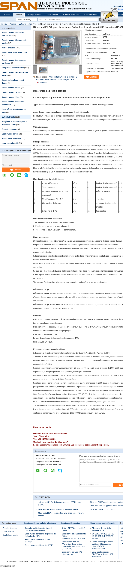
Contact (17, 170)
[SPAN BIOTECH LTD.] (18, 6)
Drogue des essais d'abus (13, 68)
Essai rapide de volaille (11, 139)
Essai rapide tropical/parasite (14, 52)
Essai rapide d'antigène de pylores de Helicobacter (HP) (40, 535)
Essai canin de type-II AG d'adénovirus (72, 553)
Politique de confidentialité (17, 561)
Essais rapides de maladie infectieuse (40, 523)
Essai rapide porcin (10, 134)
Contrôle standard (9, 129)
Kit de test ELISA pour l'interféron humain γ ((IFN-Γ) (58, 509)
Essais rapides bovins (11, 88)
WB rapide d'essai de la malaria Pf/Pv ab (101, 529)
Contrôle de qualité (71, 14)
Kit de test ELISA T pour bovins (102, 509)
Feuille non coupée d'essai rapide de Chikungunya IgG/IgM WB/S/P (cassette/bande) (103, 545)
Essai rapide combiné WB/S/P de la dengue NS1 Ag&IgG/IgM (102, 554)
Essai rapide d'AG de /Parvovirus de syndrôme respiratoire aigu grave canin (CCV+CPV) (74, 545)
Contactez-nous (90, 14)
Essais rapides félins (11, 97)
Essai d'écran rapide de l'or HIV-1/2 (39, 545)
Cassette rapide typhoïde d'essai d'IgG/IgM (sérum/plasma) (38, 529)
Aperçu (4, 24)
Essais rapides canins (11, 92)
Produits (18, 14)
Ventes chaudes (8, 48)
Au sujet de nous (34, 14)
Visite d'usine (52, 14)
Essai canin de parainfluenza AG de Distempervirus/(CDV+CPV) (74, 536)
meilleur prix (43, 82)
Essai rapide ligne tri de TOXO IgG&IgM (37, 541)
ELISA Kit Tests (25, 24)
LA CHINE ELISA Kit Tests (40, 561)
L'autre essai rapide (10, 143)
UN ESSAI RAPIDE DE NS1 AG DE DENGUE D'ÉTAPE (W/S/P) (103, 536)
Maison (7, 14)
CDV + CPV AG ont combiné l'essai (73, 529)
